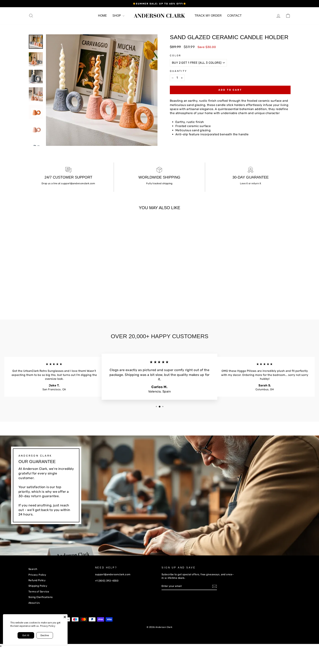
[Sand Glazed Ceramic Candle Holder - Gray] (46, 297)
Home (102, 15)
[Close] (65, 617)
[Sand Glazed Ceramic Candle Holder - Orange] (36, 297)
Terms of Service (38, 591)
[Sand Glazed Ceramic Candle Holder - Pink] (41, 297)
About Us (34, 602)
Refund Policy (37, 580)
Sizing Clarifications (40, 597)
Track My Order (208, 15)
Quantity (178, 71)
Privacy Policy (37, 574)
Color (175, 55)
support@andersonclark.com (78, 183)
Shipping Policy (37, 585)
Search (32, 569)
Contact (234, 15)
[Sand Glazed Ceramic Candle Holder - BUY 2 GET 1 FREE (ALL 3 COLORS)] (31, 297)
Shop (117, 15)
